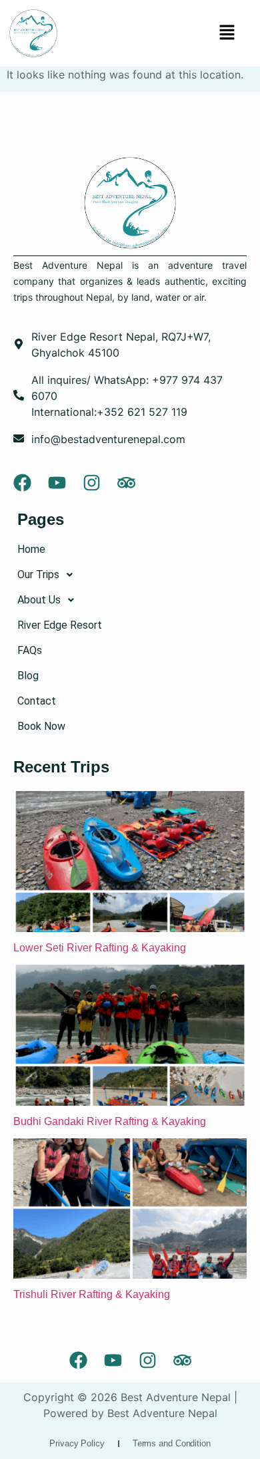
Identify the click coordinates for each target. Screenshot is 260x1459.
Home (31, 549)
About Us (39, 599)
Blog (28, 675)
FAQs (29, 650)
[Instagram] (92, 483)
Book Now (41, 726)
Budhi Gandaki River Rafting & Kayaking (111, 1121)
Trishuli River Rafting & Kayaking (91, 1294)
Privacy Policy (77, 1443)
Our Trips (38, 574)
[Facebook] (22, 483)
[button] (226, 33)
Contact (36, 701)
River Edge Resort (59, 625)
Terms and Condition (172, 1443)
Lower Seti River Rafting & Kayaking (101, 947)
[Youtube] (57, 483)
